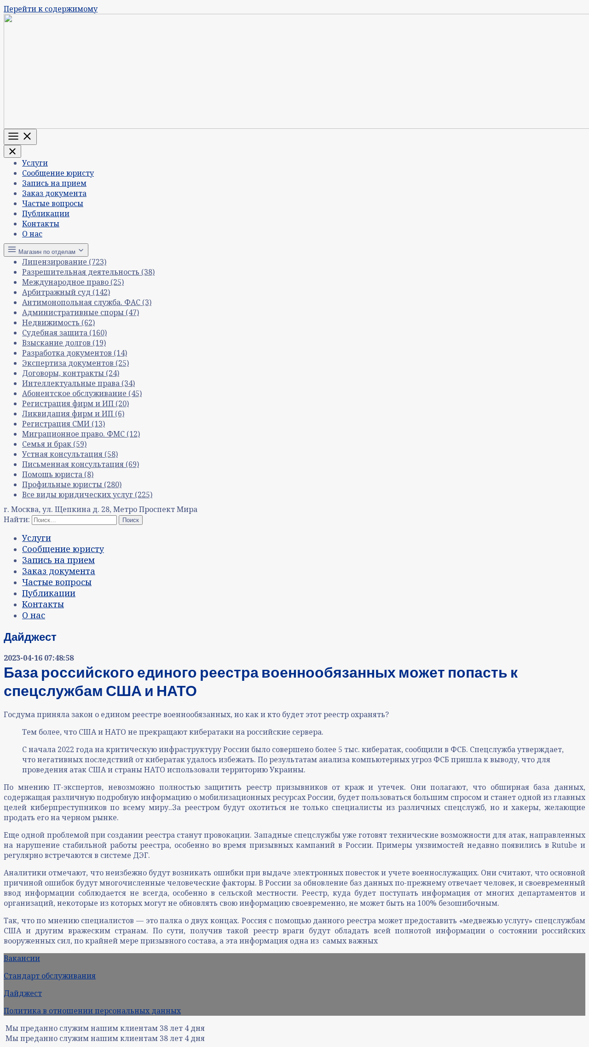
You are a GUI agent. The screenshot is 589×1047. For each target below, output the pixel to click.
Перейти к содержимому (51, 9)
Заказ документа (54, 193)
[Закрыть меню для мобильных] (12, 151)
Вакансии (22, 958)
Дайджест (23, 993)
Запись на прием (54, 183)
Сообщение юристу (58, 173)
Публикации (45, 213)
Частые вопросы (52, 203)
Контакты (40, 224)
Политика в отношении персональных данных (92, 1011)
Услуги (35, 163)
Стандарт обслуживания (50, 976)
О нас (32, 234)
